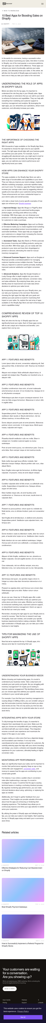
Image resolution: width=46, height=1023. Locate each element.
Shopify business (25, 203)
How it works (6, 1000)
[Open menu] (42, 4)
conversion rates (29, 769)
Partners (24, 1000)
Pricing (5, 1002)
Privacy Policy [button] (23, 1011)
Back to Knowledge (11, 11)
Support (24, 1002)
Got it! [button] (23, 1017)
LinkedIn (40, 1002)
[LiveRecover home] (7, 3)
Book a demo (10, 988)
